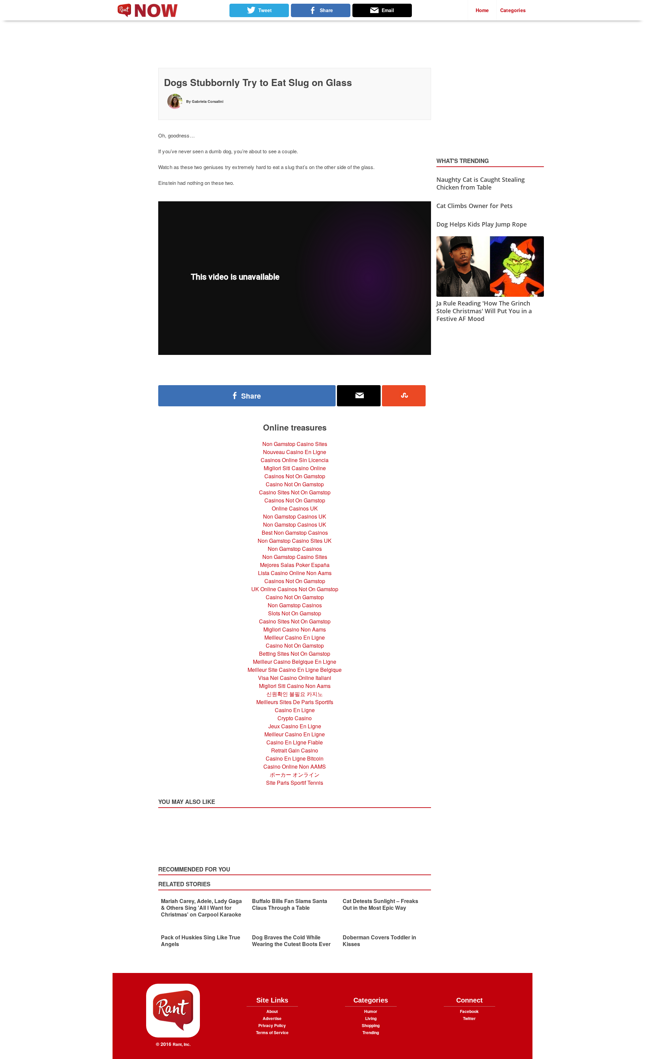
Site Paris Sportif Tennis (294, 782)
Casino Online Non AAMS (294, 766)
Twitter (469, 1018)
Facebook (469, 1011)
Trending (370, 1032)
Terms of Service (272, 1032)
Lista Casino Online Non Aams (295, 573)
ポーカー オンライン (294, 774)
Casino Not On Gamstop (295, 484)
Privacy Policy (272, 1025)
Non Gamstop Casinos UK (294, 516)
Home (482, 10)
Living (371, 1018)
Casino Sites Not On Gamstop (295, 492)
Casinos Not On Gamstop (294, 476)
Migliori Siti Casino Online (295, 468)
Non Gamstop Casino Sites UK (295, 540)
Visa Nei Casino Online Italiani (294, 678)
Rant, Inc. (181, 1044)
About (272, 1011)
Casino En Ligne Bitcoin (295, 758)
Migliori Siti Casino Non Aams (295, 686)
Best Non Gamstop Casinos (295, 532)
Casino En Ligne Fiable (294, 742)
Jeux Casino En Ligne (294, 726)
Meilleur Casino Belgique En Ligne (294, 661)
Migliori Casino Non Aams (294, 629)
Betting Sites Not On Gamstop (294, 653)
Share (251, 396)
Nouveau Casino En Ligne (294, 452)
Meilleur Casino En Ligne (294, 637)
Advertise (272, 1018)
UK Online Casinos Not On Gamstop (294, 589)
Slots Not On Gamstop (294, 613)
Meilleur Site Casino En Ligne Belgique (295, 670)
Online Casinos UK (295, 508)
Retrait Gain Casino (294, 750)
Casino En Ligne (295, 710)
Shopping (371, 1025)
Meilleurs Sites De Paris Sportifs (294, 702)
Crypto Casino (294, 718)
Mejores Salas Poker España (295, 565)
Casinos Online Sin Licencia (295, 460)
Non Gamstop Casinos (295, 549)
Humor (370, 1011)
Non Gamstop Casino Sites (294, 444)
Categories (513, 10)
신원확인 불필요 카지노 (294, 694)
